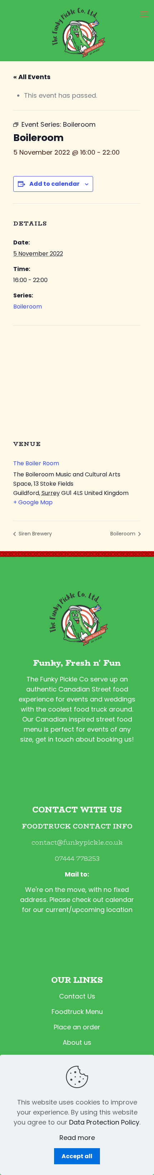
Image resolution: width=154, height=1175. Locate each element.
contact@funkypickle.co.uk (77, 842)
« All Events (31, 76)
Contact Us (77, 996)
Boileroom (27, 306)
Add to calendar (54, 184)
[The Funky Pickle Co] (77, 30)
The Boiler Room (36, 463)
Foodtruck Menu (77, 1011)
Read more (77, 1137)
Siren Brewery (34, 533)
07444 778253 (77, 859)
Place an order (77, 1027)
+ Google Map (33, 502)
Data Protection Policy (104, 1122)
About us (77, 1042)
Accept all (77, 1156)
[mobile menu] (144, 14)
